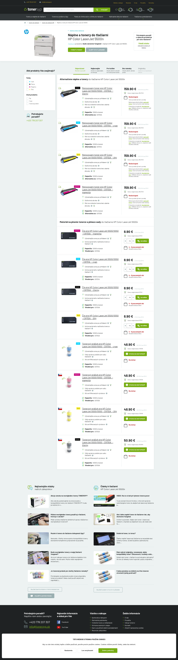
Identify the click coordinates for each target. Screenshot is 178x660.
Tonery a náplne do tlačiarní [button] (36, 18)
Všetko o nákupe (118, 3)
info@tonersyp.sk (47, 2)
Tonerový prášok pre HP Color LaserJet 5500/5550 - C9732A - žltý (99, 410)
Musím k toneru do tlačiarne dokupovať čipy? (67, 533)
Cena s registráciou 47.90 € (135, 348)
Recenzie (128, 3)
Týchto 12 (71, 44)
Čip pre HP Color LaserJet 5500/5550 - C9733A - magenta (100, 232)
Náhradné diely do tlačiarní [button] (118, 18)
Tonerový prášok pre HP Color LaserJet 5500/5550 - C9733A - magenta (97, 377)
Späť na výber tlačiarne (77, 30)
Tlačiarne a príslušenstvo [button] (143, 18)
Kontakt (127, 625)
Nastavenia (68, 650)
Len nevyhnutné (87, 650)
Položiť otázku (144, 43)
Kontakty (151, 3)
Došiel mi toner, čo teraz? (126, 533)
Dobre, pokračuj (108, 650)
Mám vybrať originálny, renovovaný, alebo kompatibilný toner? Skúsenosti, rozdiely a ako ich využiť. (134, 553)
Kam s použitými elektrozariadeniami (105, 628)
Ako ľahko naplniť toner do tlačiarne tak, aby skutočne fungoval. (133, 516)
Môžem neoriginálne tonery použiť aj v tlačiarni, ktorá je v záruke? (68, 516)
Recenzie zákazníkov (99, 630)
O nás (135, 3)
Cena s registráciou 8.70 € (135, 236)
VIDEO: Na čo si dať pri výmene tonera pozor (133, 496)
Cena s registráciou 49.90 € (135, 444)
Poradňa (142, 3)
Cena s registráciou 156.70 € (136, 93)
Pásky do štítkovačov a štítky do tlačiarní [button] (88, 18)
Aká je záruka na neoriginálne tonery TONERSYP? (69, 496)
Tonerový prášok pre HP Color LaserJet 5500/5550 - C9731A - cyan (100, 345)
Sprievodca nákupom (99, 618)
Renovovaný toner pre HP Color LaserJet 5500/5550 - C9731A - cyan (100, 124)
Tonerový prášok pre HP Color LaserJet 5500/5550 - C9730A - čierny (97, 442)
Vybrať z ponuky (76, 50)
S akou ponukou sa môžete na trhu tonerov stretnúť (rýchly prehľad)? (133, 572)
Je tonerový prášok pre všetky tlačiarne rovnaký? (69, 571)
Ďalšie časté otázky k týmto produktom (45, 589)
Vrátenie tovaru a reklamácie (102, 623)
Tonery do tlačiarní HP (48, 22)
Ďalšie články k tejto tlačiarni (108, 590)
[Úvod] (25, 23)
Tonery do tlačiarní (34, 22)
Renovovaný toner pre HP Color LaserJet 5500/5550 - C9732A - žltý (99, 156)
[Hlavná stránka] (33, 9)
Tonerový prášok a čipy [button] (60, 18)
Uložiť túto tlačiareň (96, 50)
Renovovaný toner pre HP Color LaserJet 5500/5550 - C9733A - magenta (97, 189)
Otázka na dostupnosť (137, 354)
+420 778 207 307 (31, 2)
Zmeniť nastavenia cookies (134, 628)
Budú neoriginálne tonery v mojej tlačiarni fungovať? (66, 553)
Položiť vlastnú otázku (43, 596)
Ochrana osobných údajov (101, 625)
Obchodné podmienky (99, 620)
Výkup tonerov (130, 623)
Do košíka (144, 241)
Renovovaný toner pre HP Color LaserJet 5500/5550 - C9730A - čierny (97, 91)
